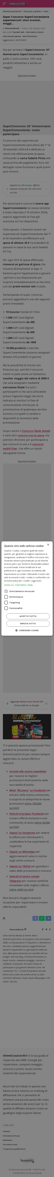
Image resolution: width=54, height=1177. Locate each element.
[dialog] (27, 588)
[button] (27, 585)
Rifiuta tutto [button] (28, 623)
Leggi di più (36, 580)
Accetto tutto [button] (28, 616)
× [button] (48, 545)
